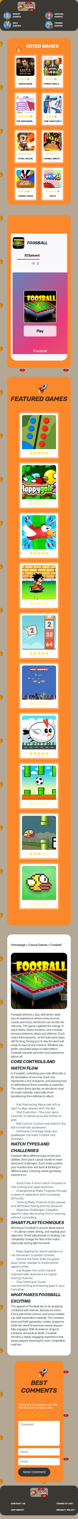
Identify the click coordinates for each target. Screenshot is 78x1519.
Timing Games (58, 24)
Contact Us (18, 1503)
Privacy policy (65, 1510)
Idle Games (17, 24)
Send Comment (34, 1472)
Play (40, 331)
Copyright (17, 1510)
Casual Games (59, 15)
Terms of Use (64, 1503)
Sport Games (17, 15)
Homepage (18, 945)
